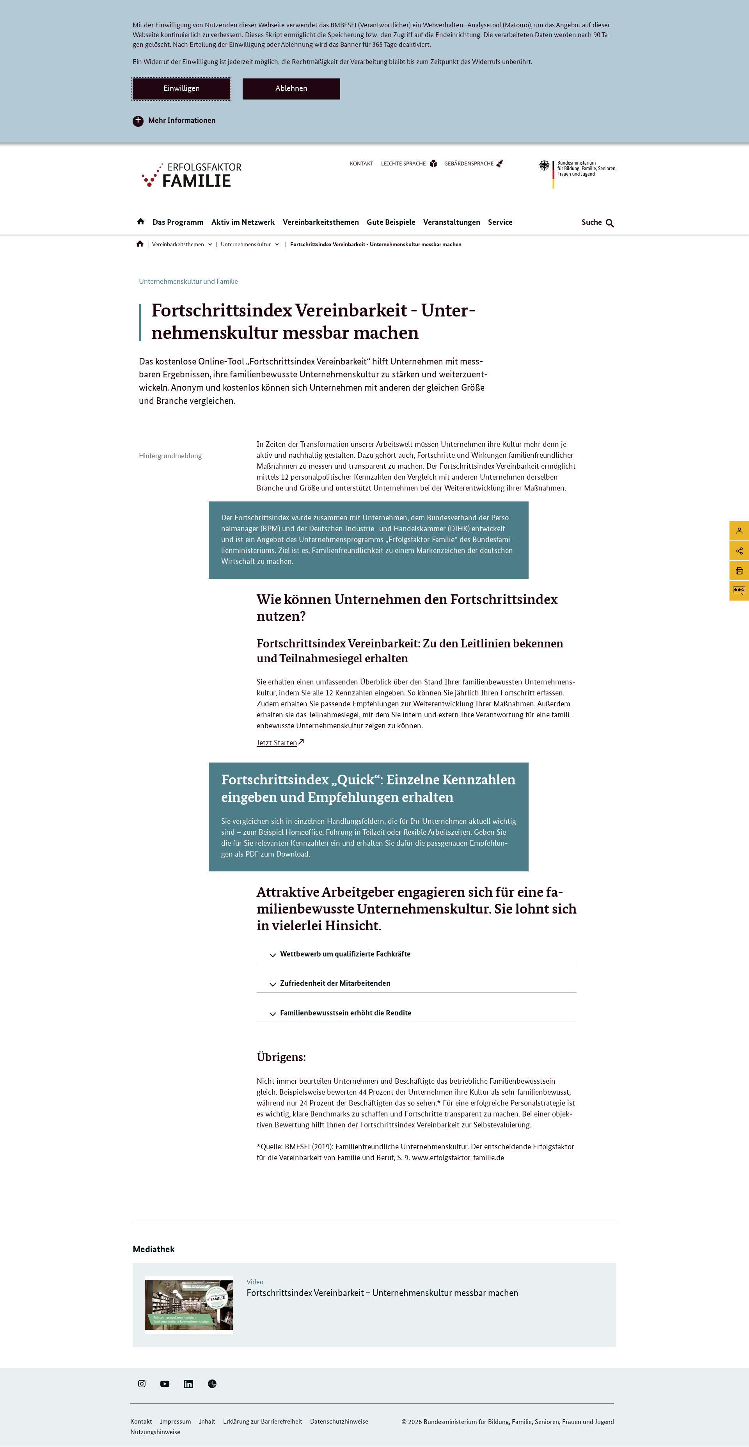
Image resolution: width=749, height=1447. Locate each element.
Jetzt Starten (277, 742)
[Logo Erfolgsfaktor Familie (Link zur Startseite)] (192, 174)
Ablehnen (291, 88)
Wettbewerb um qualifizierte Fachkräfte (345, 953)
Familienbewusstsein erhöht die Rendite (346, 1012)
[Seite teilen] (739, 550)
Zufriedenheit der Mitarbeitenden (335, 983)
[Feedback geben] (739, 591)
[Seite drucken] (739, 570)
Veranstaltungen (451, 222)
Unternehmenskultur (246, 244)
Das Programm (178, 222)
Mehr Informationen (182, 120)
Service (500, 222)
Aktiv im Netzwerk (243, 222)
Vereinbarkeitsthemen (321, 222)
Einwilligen (181, 88)
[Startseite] (141, 245)
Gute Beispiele (391, 222)
